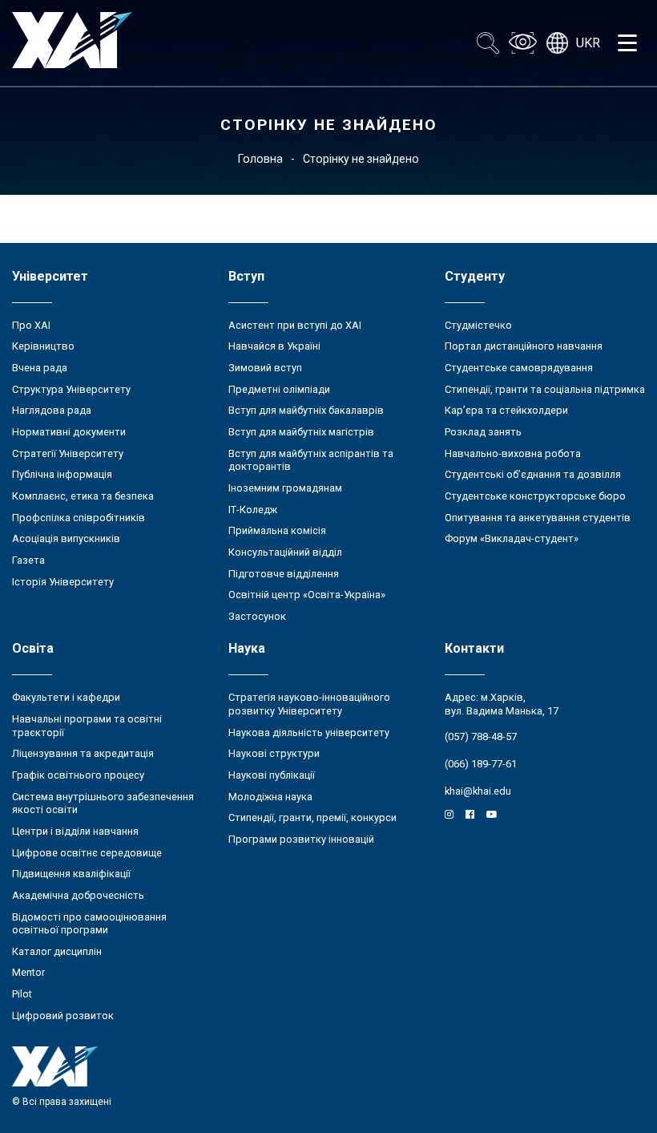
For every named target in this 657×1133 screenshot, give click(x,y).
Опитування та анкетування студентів (538, 518)
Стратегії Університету (67, 453)
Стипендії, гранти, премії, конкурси (312, 817)
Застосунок (257, 616)
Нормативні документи (69, 432)
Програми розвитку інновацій (301, 839)
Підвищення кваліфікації (71, 874)
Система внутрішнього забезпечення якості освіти (103, 803)
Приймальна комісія (277, 530)
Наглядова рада (51, 410)
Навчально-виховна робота (513, 453)
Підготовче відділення (283, 574)
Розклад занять (483, 432)
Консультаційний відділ (285, 552)
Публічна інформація (62, 474)
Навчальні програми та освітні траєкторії (87, 725)
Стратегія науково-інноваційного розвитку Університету (309, 704)
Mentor (28, 972)
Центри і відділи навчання (75, 831)
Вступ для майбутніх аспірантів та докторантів (310, 460)
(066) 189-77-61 (481, 764)
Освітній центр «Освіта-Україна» (306, 595)
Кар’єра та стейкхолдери (506, 410)
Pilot (22, 994)
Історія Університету (63, 582)
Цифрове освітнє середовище (87, 853)
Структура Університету (71, 389)
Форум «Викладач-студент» (511, 538)
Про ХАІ (31, 325)
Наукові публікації (271, 775)
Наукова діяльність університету (308, 732)
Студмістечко (478, 325)
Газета (28, 560)
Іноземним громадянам (285, 488)
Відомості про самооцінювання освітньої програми (89, 924)
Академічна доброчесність (78, 895)
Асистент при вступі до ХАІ (294, 325)
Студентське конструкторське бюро (535, 496)
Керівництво (43, 346)
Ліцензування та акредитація (83, 753)
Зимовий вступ (265, 368)
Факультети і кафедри (66, 697)
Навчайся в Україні (274, 346)
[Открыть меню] (627, 43)
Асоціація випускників (66, 538)
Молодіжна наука (270, 797)
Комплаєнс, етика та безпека (83, 496)
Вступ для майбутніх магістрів (301, 432)
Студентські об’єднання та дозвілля (533, 474)
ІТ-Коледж (252, 510)
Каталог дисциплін (57, 951)
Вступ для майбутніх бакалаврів (306, 410)
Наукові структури (274, 753)
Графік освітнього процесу (78, 775)
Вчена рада (39, 368)
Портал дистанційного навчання (524, 346)
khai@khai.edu (478, 791)
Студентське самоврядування (519, 368)
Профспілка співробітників (78, 518)
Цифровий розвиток (63, 1016)
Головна (260, 158)
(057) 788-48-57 (481, 736)
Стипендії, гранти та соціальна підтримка (545, 389)
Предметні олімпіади (279, 389)
